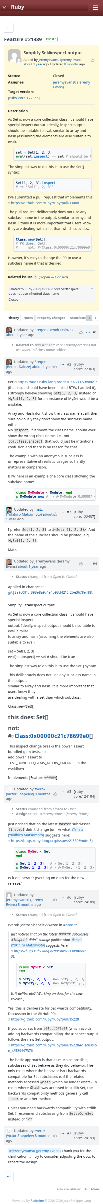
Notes (28, 318)
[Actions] (92, 288)
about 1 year (33, 64)
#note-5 (69, 925)
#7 (69, 1133)
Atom (95, 1189)
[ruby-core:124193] (84, 1135)
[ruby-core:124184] (84, 794)
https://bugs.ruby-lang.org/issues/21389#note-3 (51, 840)
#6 (69, 897)
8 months (71, 64)
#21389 (50, 777)
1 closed (61, 277)
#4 (95, 563)
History (13, 318)
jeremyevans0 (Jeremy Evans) (60, 59)
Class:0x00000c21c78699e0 (51, 736)
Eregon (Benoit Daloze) (53, 329)
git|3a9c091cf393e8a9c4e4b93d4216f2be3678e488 (50, 592)
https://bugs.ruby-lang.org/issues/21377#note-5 (58, 381)
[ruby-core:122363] (84, 366)
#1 (95, 332)
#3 (69, 511)
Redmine (37, 1201)
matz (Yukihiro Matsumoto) (24, 512)
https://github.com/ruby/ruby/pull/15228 (45, 1019)
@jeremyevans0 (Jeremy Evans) (34, 1150)
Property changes (51, 318)
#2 (69, 364)
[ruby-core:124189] (84, 899)
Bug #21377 (43, 289)
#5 (69, 791)
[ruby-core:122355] (24, 97)
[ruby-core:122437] (84, 514)
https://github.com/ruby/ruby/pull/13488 (45, 202)
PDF (85, 1189)
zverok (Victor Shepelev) (25, 791)
